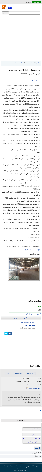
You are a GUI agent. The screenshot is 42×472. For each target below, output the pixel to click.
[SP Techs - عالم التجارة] (7, 9)
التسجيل (21, 466)
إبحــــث (37, 448)
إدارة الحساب (27, 2)
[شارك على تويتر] (6, 333)
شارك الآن (38, 456)
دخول (37, 466)
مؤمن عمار (36, 80)
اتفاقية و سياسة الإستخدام (10, 466)
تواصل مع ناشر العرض (21, 318)
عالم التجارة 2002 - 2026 (21, 470)
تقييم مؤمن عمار (30, 325)
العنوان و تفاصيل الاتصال (33, 314)
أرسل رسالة (30, 373)
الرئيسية (17, 468)
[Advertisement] (21, 38)
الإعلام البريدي (36, 453)
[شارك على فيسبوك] (10, 333)
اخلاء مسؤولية (30, 466)
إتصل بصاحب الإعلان (34, 388)
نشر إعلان (36, 2)
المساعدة (24, 468)
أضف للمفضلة (18, 373)
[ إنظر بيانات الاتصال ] (32, 249)
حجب (7, 373)
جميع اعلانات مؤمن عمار (27, 322)
